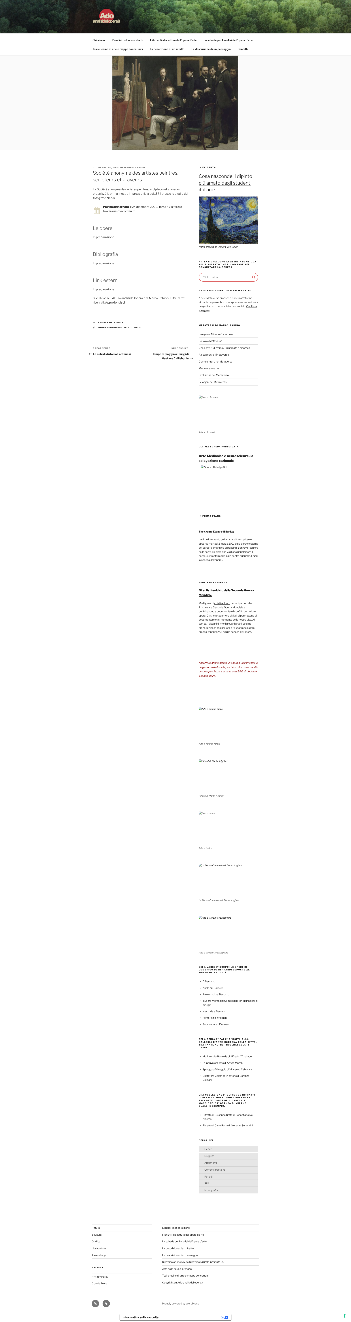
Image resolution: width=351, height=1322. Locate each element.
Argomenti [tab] (210, 1162)
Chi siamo (99, 40)
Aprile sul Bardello (213, 987)
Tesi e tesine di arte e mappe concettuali (118, 49)
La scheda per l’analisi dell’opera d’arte (228, 40)
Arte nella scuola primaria (177, 1268)
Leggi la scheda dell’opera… (237, 631)
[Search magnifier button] (253, 277)
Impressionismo (110, 327)
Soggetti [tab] (209, 1155)
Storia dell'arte (111, 322)
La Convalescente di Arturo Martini (223, 1062)
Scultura (97, 1234)
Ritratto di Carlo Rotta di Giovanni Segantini (228, 1125)
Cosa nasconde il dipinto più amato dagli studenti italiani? (225, 182)
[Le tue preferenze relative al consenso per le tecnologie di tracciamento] (344, 1315)
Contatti (243, 49)
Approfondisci (115, 302)
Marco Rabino (134, 167)
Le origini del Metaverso (213, 382)
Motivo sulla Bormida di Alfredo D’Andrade (227, 1056)
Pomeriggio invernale (215, 1017)
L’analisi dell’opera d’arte (127, 40)
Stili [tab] (206, 1183)
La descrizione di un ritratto (167, 49)
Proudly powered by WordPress (180, 1303)
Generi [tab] (208, 1149)
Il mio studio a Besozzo (216, 994)
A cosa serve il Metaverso (214, 354)
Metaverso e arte (209, 368)
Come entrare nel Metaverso (215, 361)
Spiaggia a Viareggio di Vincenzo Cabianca (227, 1069)
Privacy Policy (100, 1276)
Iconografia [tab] (211, 1190)
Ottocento (132, 327)
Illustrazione (99, 1248)
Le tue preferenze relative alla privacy (192, 1317)
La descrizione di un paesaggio (211, 49)
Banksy (242, 547)
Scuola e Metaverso (210, 340)
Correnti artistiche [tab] (214, 1169)
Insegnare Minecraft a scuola (216, 334)
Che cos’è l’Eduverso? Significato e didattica (224, 347)
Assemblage (99, 1255)
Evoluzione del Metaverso (214, 375)
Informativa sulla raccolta (140, 1317)
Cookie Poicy (99, 1283)
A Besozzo (209, 981)
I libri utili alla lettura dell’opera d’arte (173, 40)
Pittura (96, 1227)
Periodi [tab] (208, 1176)
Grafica (96, 1241)
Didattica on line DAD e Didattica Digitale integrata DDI (193, 1261)
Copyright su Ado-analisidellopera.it (182, 1282)
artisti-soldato (222, 603)
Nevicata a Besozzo (214, 1011)
